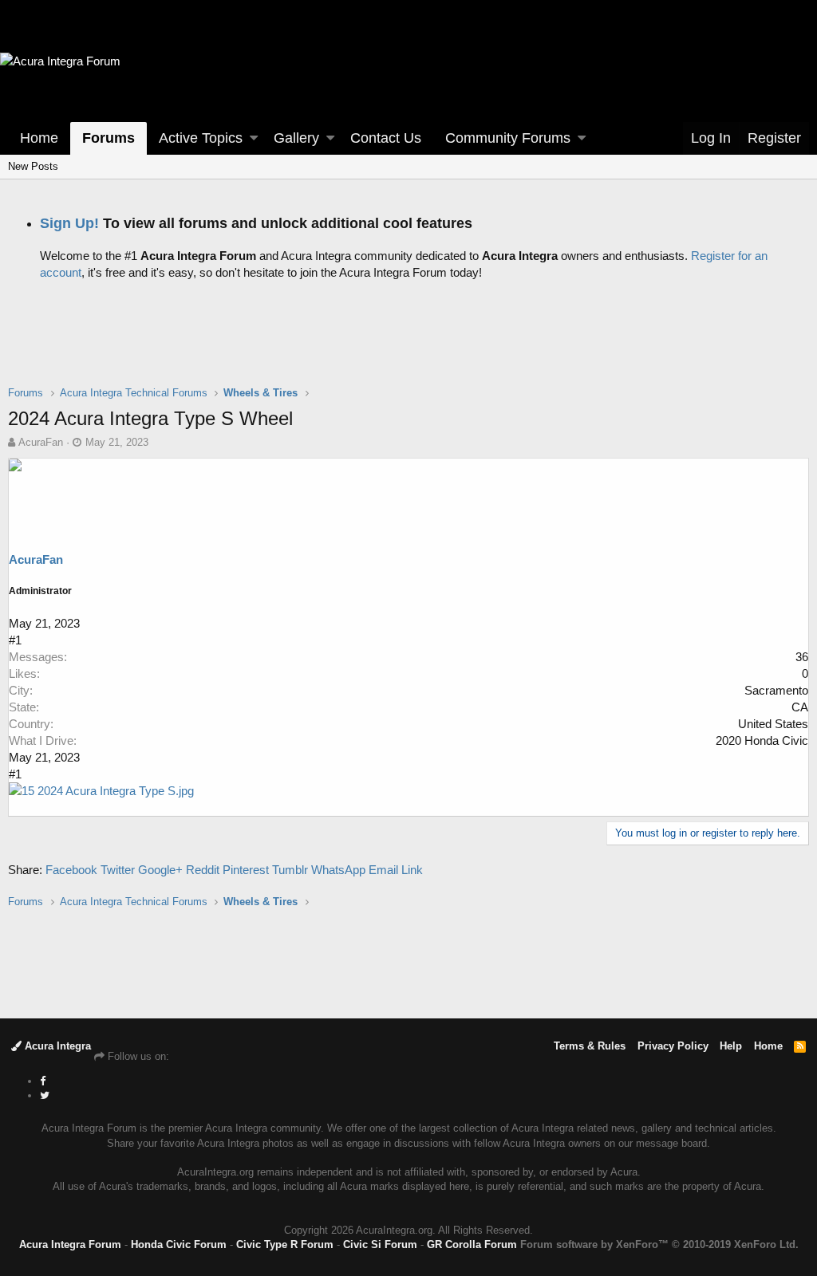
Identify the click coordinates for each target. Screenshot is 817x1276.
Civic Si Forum (380, 1244)
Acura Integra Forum (70, 1244)
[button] (254, 138)
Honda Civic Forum (179, 1244)
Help (731, 1046)
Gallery (296, 138)
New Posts (33, 166)
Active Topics (201, 138)
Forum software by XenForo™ (659, 1244)
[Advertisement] (408, 345)
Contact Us (385, 138)
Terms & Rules (590, 1046)
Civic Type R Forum (285, 1244)
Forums (108, 138)
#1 (15, 640)
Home (39, 138)
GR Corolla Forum (472, 1244)
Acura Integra (56, 1046)
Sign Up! (69, 223)
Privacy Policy (672, 1046)
